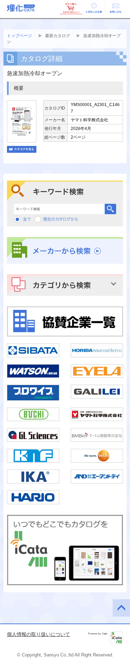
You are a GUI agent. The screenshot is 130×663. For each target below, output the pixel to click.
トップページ (19, 35)
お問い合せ (115, 8)
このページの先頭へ (121, 608)
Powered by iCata (105, 637)
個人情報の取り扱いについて (38, 634)
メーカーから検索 (65, 250)
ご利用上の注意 (93, 8)
